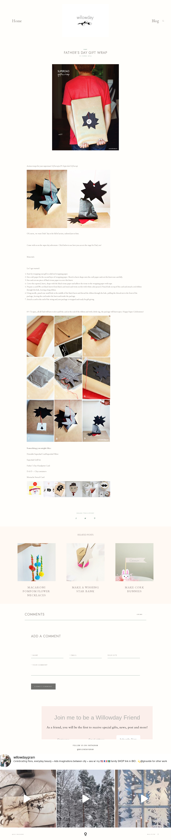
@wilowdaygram (85, 749)
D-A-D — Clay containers (36, 471)
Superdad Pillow (52, 454)
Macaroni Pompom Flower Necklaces (37, 570)
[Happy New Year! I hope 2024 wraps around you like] (86, 799)
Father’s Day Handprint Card (38, 465)
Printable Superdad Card (36, 454)
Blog (155, 21)
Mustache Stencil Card (35, 477)
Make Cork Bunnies (134, 570)
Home (17, 21)
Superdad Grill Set (34, 459)
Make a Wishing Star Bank (85, 570)
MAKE (85, 49)
